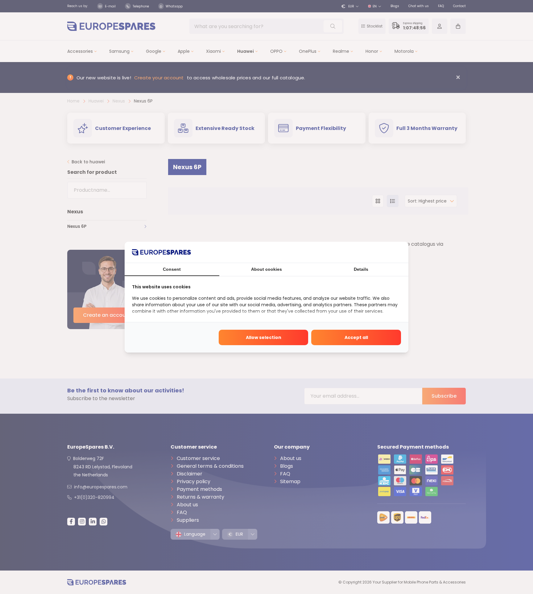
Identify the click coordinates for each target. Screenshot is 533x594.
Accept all (356, 337)
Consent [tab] (172, 269)
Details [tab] (361, 269)
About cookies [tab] (266, 269)
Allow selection (263, 337)
